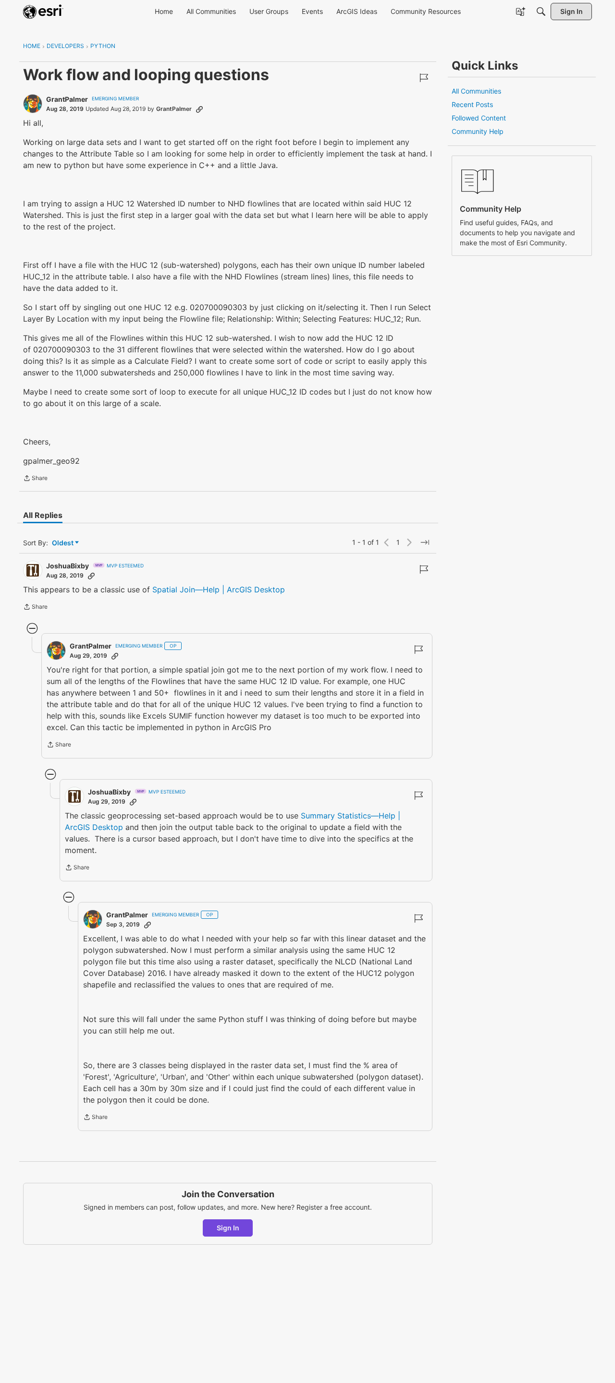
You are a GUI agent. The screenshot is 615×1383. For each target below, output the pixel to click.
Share (35, 479)
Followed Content (479, 118)
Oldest (63, 543)
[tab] (42, 515)
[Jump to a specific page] (424, 542)
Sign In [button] (228, 1228)
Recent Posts (472, 104)
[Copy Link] (199, 109)
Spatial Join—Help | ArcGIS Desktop (218, 589)
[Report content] (423, 77)
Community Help (478, 131)
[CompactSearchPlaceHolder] (541, 11)
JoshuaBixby (67, 566)
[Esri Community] (43, 11)
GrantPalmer (67, 99)
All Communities (476, 91)
